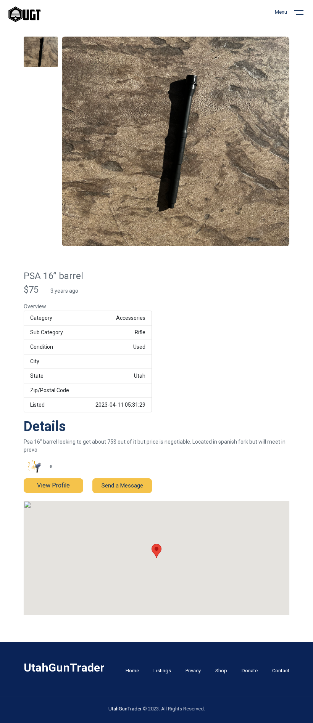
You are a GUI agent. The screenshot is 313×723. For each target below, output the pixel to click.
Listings (162, 670)
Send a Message (122, 485)
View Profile (53, 485)
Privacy (193, 670)
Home (132, 670)
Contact (280, 670)
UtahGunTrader (125, 709)
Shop (221, 670)
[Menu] (303, 14)
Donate (250, 670)
